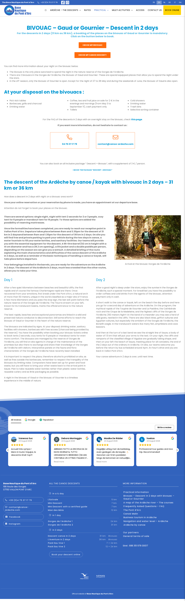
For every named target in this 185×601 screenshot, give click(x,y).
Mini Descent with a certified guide (82, 506)
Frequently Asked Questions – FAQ (143, 506)
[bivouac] (147, 216)
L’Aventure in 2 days (82, 539)
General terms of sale (136, 536)
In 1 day (57, 515)
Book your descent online (66, 554)
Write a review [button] (164, 427)
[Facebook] (62, 2)
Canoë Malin (130, 513)
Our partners (131, 532)
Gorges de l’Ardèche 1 (82, 521)
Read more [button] (16, 462)
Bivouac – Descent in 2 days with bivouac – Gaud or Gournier (148, 497)
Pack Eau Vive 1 (82, 543)
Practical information (136, 492)
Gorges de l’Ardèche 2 (82, 524)
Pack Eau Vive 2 (82, 546)
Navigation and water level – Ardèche (145, 521)
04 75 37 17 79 (69, 144)
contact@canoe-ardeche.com (115, 144)
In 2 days (57, 529)
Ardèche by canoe (134, 524)
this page (136, 119)
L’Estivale (82, 499)
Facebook (14, 516)
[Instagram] (67, 2)
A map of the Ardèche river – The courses (148, 502)
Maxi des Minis (82, 510)
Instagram (14, 523)
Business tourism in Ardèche (140, 517)
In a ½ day (58, 493)
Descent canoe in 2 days (82, 535)
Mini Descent (82, 503)
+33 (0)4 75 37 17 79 (20, 500)
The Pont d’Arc (132, 510)
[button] (30, 420)
